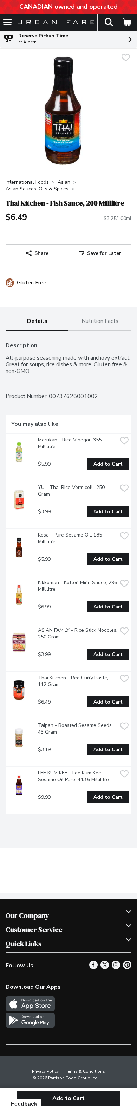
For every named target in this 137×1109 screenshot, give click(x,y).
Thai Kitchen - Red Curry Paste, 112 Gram (74, 681)
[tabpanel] (68, 575)
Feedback (24, 1104)
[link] (99, 253)
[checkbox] (125, 58)
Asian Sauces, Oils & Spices (37, 188)
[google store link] (30, 1026)
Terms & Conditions (85, 1071)
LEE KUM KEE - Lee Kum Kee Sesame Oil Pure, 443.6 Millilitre (73, 776)
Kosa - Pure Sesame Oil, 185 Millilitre (70, 538)
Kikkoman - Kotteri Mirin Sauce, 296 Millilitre (77, 586)
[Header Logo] (54, 22)
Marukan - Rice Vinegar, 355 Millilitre (70, 443)
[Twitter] (104, 967)
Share (41, 253)
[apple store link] (30, 1009)
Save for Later (104, 253)
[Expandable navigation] (7, 22)
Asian (64, 182)
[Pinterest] (127, 967)
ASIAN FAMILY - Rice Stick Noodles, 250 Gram (77, 633)
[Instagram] (116, 967)
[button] (108, 22)
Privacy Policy (45, 1071)
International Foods (27, 182)
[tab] (37, 321)
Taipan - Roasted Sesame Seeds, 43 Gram (76, 728)
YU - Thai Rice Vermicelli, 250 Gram (72, 490)
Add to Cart (108, 464)
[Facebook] (93, 967)
